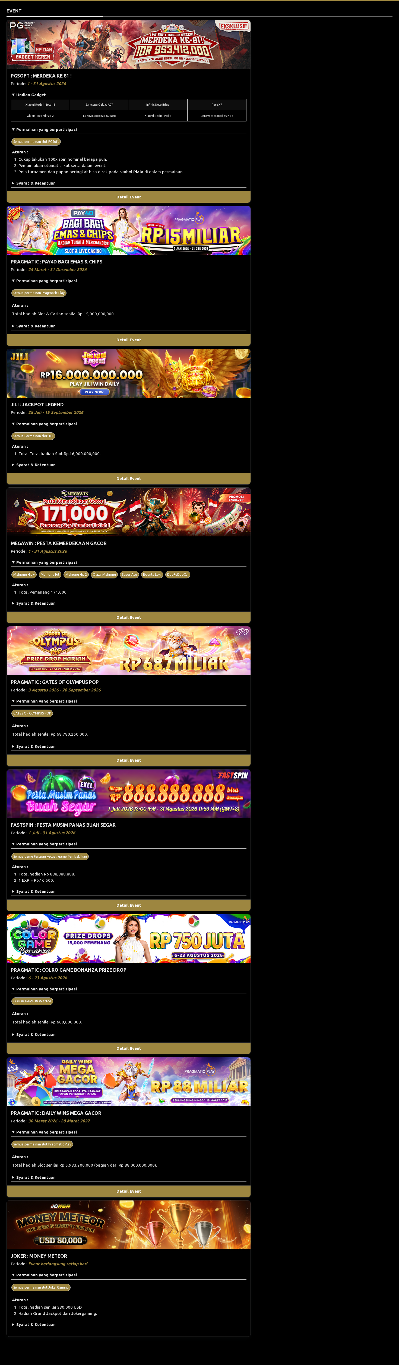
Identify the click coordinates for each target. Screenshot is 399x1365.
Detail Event (128, 197)
